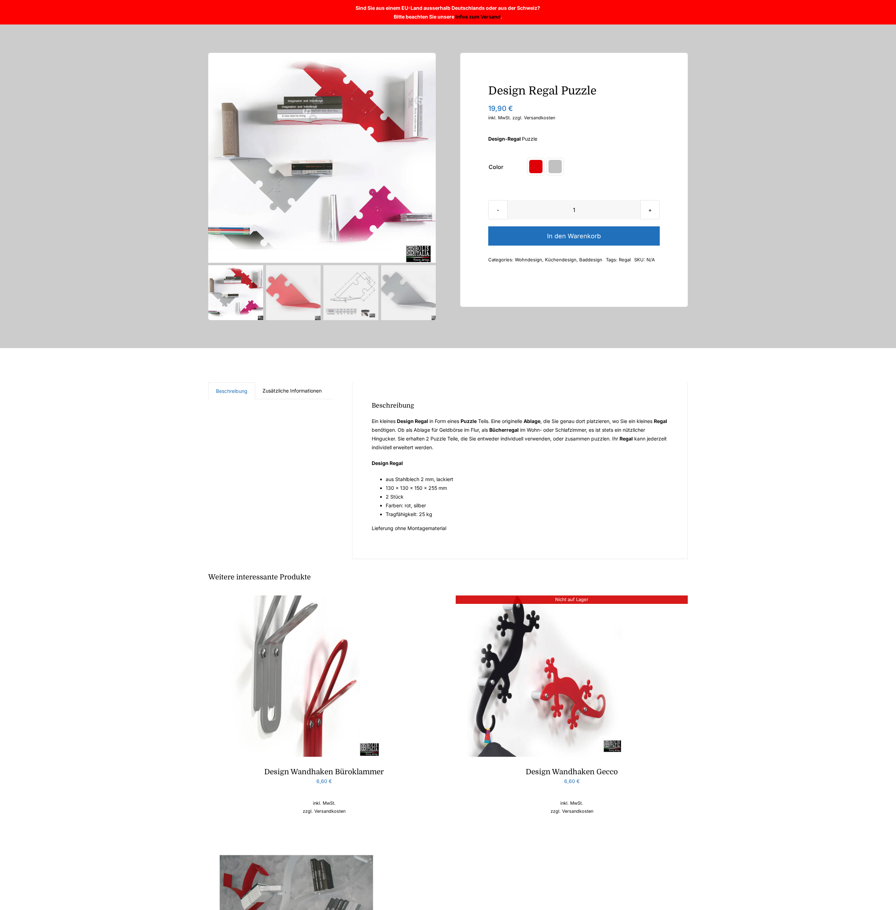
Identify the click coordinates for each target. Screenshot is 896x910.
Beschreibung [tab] (231, 391)
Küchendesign (560, 259)
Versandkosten (539, 117)
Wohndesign (528, 259)
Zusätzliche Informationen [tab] (292, 391)
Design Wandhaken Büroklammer (324, 772)
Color (496, 166)
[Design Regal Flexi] (295, 839)
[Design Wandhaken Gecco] (543, 600)
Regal (625, 259)
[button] (536, 166)
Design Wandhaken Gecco (572, 772)
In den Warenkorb (574, 236)
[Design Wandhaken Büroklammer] (295, 600)
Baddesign (590, 259)
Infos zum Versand (477, 17)
